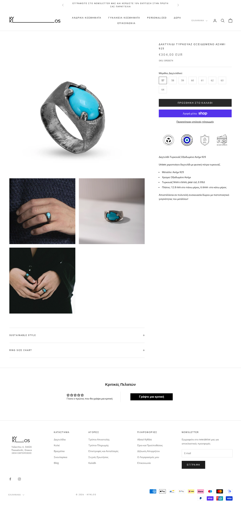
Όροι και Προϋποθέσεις (150, 445)
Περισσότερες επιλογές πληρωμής (195, 121)
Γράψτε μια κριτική (151, 396)
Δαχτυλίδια (60, 439)
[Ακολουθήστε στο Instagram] (19, 479)
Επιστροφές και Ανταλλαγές (103, 451)
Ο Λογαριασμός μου (148, 457)
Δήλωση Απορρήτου (148, 451)
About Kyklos (144, 439)
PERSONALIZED (157, 18)
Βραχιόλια (59, 451)
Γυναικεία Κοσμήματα (124, 18)
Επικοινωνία (126, 23)
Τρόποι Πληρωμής (98, 445)
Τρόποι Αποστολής (99, 439)
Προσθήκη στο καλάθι (195, 102)
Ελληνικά (198, 21)
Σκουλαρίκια (60, 457)
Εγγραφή (193, 464)
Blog (56, 463)
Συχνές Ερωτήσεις (98, 457)
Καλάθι (92, 463)
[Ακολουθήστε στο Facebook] (10, 479)
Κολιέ (57, 445)
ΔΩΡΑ (177, 18)
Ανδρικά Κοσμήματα (86, 18)
